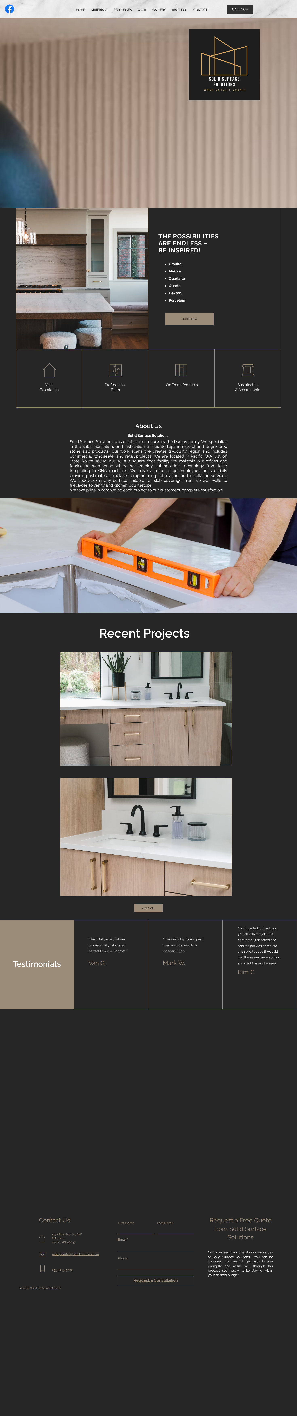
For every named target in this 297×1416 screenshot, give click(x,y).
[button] (99, 10)
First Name (126, 1223)
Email (122, 1239)
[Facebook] (10, 9)
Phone (122, 1258)
